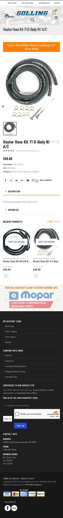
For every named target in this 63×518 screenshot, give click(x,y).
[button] (47, 221)
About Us (8, 351)
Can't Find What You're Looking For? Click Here (31, 47)
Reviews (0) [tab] (13, 209)
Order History (10, 333)
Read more (6, 275)
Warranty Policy (11, 373)
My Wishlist (44, 3)
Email (27, 180)
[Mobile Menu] (56, 17)
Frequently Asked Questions (15, 362)
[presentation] (5, 298)
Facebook (5, 180)
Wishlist (8, 338)
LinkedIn (16, 180)
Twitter (11, 180)
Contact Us (9, 357)
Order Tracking (11, 327)
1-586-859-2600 (9, 446)
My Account (27, 3)
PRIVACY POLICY (28, 475)
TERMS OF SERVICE (11, 475)
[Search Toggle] (32, 20)
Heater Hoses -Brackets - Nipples (25, 171)
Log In (57, 3)
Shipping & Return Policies (15, 367)
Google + (22, 180)
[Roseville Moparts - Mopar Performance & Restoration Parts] (9, 15)
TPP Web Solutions (34, 481)
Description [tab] (14, 191)
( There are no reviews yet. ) (28, 150)
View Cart (12, 3)
